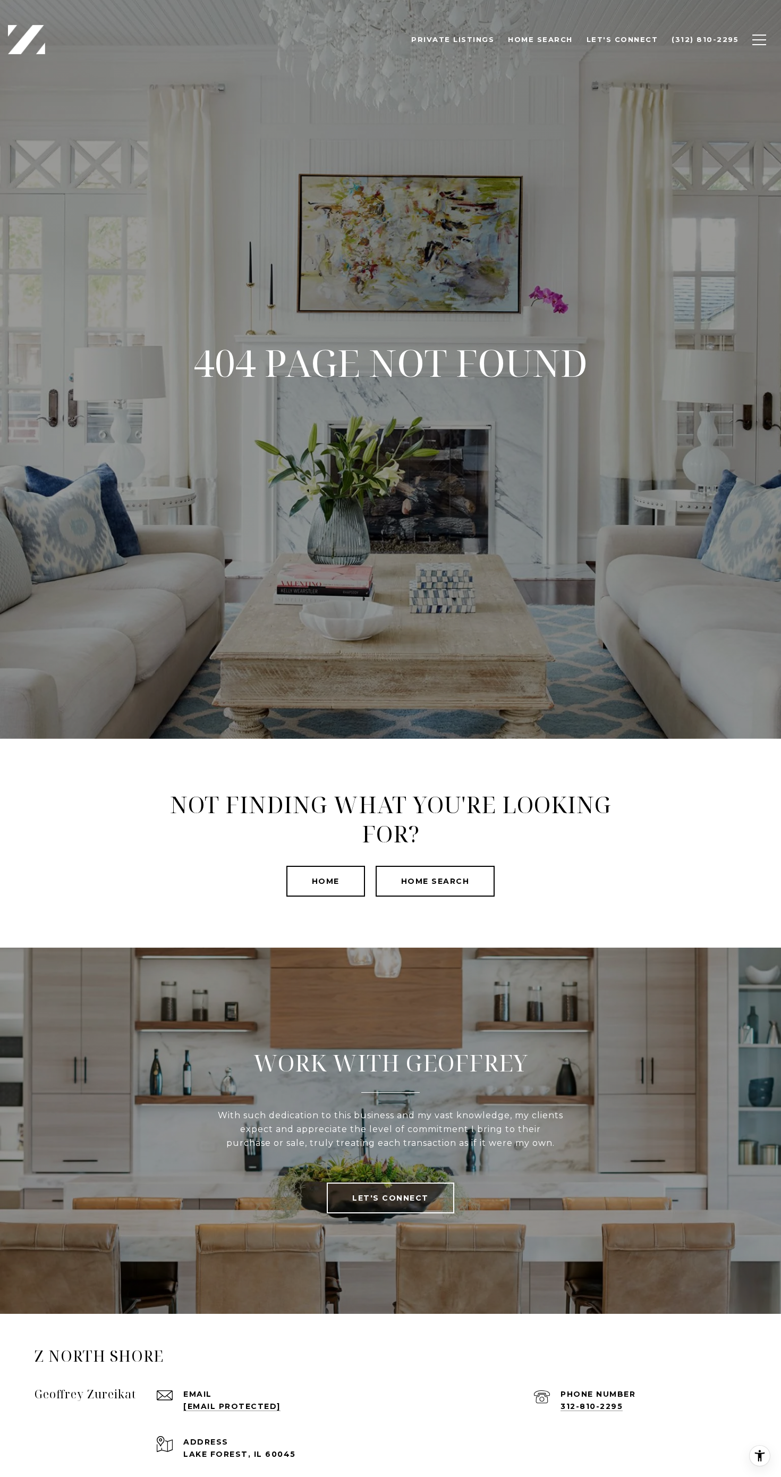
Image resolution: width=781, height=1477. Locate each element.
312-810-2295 (592, 1406)
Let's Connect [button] (390, 1198)
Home (325, 881)
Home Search (435, 881)
